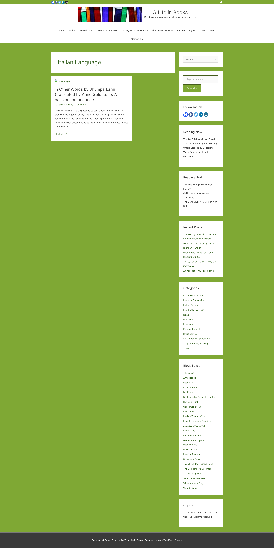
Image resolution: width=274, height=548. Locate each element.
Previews (188, 324)
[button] (221, 2)
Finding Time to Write (194, 416)
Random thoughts (186, 30)
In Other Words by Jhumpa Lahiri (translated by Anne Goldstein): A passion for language (86, 94)
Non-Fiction (86, 30)
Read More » (61, 134)
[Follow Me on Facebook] (56, 2)
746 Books (188, 373)
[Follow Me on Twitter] (59, 2)
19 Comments (81, 104)
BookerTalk (189, 382)
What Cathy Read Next (194, 478)
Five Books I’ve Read (162, 30)
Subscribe (192, 88)
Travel (202, 30)
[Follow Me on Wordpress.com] (66, 2)
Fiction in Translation (193, 300)
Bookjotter (188, 392)
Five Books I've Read (193, 310)
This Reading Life (192, 473)
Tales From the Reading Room (198, 464)
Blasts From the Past (106, 30)
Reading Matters (191, 454)
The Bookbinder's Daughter (197, 468)
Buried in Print (190, 402)
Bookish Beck (190, 387)
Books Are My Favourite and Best (200, 397)
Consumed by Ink (192, 406)
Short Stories (190, 334)
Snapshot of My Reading (195, 343)
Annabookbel (190, 377)
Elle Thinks (188, 411)
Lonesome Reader (192, 435)
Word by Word (190, 488)
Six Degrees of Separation (134, 30)
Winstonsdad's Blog (193, 483)
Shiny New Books (192, 459)
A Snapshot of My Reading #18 (198, 270)
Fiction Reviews (191, 305)
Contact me (137, 39)
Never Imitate (190, 449)
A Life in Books (170, 12)
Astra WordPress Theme (170, 540)
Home (61, 30)
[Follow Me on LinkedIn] (63, 2)
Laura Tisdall (189, 430)
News (186, 314)
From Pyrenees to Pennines (197, 421)
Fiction (72, 30)
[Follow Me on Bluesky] (52, 2)
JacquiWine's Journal (194, 426)
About (213, 30)
